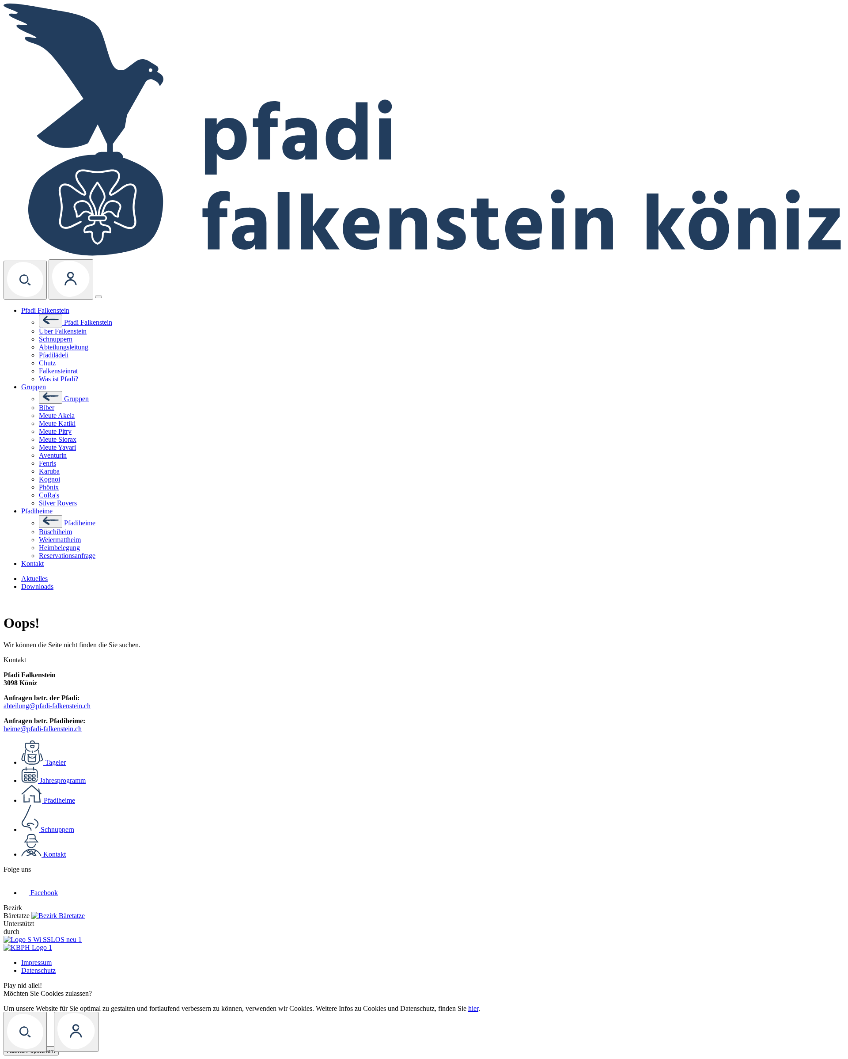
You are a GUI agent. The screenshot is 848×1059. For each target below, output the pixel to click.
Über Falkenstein (63, 331)
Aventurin (53, 455)
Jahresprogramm (63, 780)
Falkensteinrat (58, 371)
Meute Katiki (57, 423)
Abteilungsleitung (63, 347)
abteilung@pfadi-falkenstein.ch (47, 706)
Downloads (37, 586)
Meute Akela (57, 415)
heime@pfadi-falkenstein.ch (43, 729)
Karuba (49, 471)
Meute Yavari (57, 447)
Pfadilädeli (53, 355)
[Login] (71, 279)
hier (473, 1008)
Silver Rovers (58, 503)
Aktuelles (34, 578)
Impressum (36, 962)
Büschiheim (55, 531)
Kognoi (49, 479)
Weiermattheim (60, 539)
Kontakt (32, 563)
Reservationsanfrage (67, 555)
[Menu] (98, 297)
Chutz (47, 363)
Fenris (47, 463)
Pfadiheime (37, 511)
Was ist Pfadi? (58, 379)
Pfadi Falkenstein (45, 310)
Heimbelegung (59, 547)
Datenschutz (38, 970)
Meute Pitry (55, 431)
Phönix (49, 487)
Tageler (55, 762)
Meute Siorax (57, 439)
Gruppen (33, 387)
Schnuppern (55, 339)
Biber (46, 407)
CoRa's (49, 495)
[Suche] (25, 280)
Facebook (44, 892)
